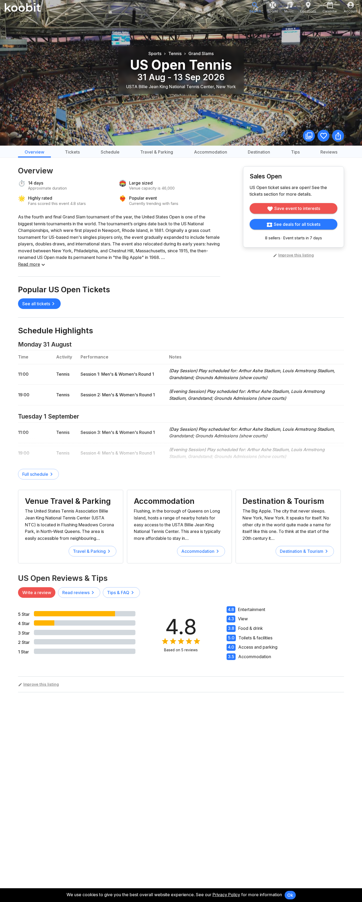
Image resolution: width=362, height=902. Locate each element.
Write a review (36, 592)
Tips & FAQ (118, 592)
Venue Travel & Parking (68, 501)
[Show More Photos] (309, 136)
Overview (34, 152)
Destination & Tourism (283, 501)
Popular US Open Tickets (64, 289)
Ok (290, 895)
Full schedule (35, 474)
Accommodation (210, 152)
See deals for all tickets (297, 224)
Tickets (72, 152)
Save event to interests (297, 208)
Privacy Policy (226, 894)
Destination (259, 152)
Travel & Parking (156, 152)
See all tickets (36, 303)
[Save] (323, 136)
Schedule (110, 152)
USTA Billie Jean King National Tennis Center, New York (181, 86)
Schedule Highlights (55, 330)
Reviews (328, 152)
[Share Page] (338, 136)
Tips (295, 152)
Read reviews (76, 592)
